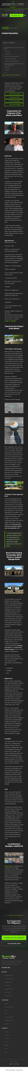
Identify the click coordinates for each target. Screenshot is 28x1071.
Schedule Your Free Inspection (14, 937)
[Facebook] (10, 1064)
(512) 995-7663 (6, 967)
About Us (6, 1031)
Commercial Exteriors (9, 1007)
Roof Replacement (8, 982)
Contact (6, 1048)
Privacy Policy (19, 1070)
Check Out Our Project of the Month (11, 56)
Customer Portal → (18, 10)
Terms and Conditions (10, 1070)
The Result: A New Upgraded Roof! (12, 61)
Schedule (6, 1045)
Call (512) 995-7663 (13, 943)
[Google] (15, 1064)
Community (7, 1038)
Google (6, 321)
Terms (16, 1061)
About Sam (7, 51)
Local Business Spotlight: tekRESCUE (12, 75)
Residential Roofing (9, 975)
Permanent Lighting (9, 1017)
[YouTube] (17, 1064)
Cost (6, 72)
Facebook (13, 321)
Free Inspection (16, 15)
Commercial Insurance (9, 1020)
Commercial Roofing (9, 978)
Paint (6, 1013)
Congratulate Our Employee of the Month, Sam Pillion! (14, 48)
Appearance (7, 67)
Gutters (6, 1010)
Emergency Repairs (8, 989)
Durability (7, 69)
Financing (7, 1023)
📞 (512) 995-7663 (8, 10)
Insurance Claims (8, 995)
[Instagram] (12, 1064)
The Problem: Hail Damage (10, 58)
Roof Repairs (7, 985)
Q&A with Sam (8, 53)
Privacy (12, 1061)
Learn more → (13, 7)
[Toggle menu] (24, 15)
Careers (6, 1041)
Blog (6, 1052)
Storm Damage (8, 992)
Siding (6, 1003)
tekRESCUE (8, 866)
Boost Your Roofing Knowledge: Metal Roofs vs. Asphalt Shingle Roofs (14, 64)
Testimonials (7, 1035)
